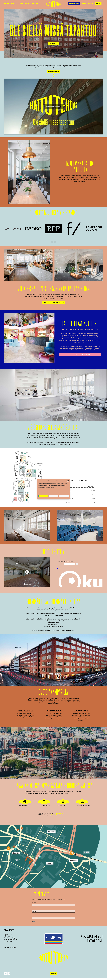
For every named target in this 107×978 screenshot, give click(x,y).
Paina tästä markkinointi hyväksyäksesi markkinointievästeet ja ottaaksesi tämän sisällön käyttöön (53, 106)
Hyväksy (43, 496)
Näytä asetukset (63, 496)
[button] (68, 480)
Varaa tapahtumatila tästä (53, 622)
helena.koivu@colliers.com (10, 939)
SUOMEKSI (84, 3)
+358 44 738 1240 (8, 941)
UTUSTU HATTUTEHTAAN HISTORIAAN (53, 302)
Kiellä (53, 496)
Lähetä (33, 921)
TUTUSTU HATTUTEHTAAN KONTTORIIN (80, 354)
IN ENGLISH (90, 3)
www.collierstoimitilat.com (10, 947)
